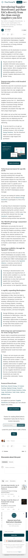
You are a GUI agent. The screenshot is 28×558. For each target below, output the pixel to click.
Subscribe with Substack (15, 541)
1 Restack (12, 441)
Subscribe (19, 2)
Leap (2, 392)
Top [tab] (3, 481)
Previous (6, 451)
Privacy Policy (19, 547)
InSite (24, 390)
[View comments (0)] (7, 34)
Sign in (25, 2)
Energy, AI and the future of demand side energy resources (10, 501)
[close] (23, 513)
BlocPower (4, 386)
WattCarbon (8, 29)
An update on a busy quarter (8, 505)
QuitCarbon (8, 392)
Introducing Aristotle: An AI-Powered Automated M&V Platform (10, 487)
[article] (14, 490)
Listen (24, 30)
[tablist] (7, 462)
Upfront (22, 392)
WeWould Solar (5, 394)
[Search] (25, 481)
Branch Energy (12, 386)
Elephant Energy (11, 388)
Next (23, 451)
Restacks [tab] (11, 462)
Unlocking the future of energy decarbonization (9, 491)
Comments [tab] (4, 462)
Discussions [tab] (12, 481)
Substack (6, 554)
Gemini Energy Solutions (14, 390)
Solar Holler (15, 392)
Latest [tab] (6, 481)
